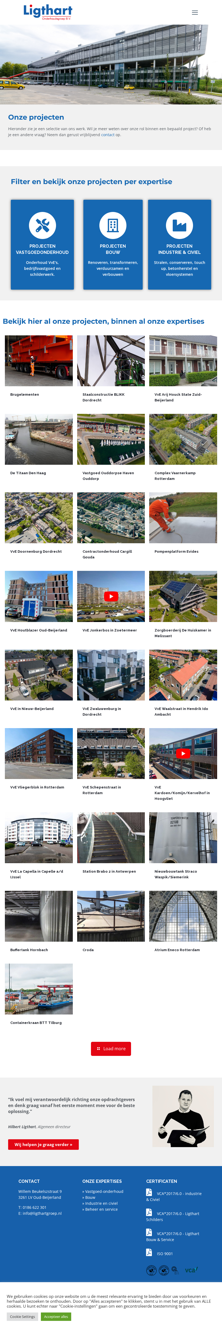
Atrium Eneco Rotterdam (177, 950)
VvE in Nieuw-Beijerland (32, 709)
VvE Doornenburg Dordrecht (36, 551)
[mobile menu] (195, 12)
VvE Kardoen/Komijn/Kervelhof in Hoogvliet (182, 793)
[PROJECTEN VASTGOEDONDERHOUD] (42, 225)
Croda (88, 950)
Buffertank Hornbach (29, 950)
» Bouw (88, 1197)
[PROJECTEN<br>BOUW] (112, 225)
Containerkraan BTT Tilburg (36, 1023)
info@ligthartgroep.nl (42, 1213)
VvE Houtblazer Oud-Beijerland (38, 630)
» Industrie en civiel (100, 1203)
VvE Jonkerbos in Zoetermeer (110, 630)
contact (108, 134)
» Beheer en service (100, 1209)
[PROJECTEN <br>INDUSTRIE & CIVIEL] (179, 225)
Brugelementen (24, 394)
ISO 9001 (165, 1253)
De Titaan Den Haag (28, 473)
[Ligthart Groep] (48, 12)
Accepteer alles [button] (56, 1316)
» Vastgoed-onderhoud (102, 1191)
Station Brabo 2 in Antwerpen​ (109, 871)
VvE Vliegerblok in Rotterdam (37, 787)
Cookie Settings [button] (22, 1316)
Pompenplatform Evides (176, 551)
